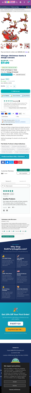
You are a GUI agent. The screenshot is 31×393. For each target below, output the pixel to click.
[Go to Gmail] (20, 162)
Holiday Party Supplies (8, 9)
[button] (4, 60)
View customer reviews (8, 236)
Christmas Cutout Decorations (19, 146)
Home (2, 9)
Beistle (7, 79)
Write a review (23, 170)
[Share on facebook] (4, 211)
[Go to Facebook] (3, 162)
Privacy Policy (21, 377)
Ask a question (23, 173)
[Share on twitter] (7, 211)
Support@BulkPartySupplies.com (15, 350)
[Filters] (2, 185)
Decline (15, 385)
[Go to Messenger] (7, 162)
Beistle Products (5, 146)
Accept (15, 381)
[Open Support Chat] (24, 2)
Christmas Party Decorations (6, 11)
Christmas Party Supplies (19, 9)
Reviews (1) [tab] (8, 181)
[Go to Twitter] (12, 162)
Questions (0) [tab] (23, 181)
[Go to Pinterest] (16, 162)
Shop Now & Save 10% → (15, 329)
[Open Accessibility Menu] (20, 2)
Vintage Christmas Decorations (22, 151)
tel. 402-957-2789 (15, 352)
